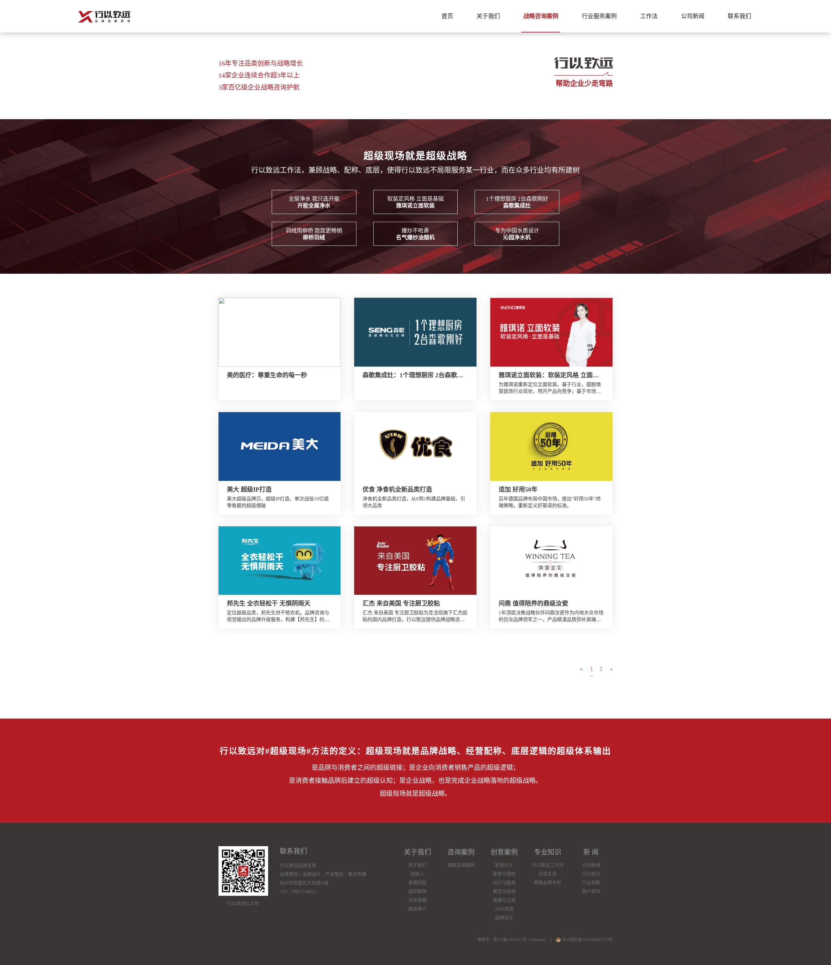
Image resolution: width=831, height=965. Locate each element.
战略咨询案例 (540, 16)
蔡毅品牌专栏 (547, 882)
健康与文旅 (504, 900)
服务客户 (417, 909)
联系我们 (739, 16)
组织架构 (417, 891)
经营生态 (548, 873)
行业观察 (591, 882)
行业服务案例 (599, 16)
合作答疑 (417, 900)
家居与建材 (504, 873)
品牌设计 (504, 917)
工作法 (649, 16)
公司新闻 (692, 16)
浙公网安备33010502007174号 (587, 939)
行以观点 (591, 873)
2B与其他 (504, 909)
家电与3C (504, 865)
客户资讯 (591, 891)
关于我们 (488, 16)
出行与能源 (504, 882)
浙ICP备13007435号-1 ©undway (519, 939)
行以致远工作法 (548, 865)
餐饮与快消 (504, 891)
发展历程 (417, 882)
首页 (447, 16)
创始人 (417, 873)
